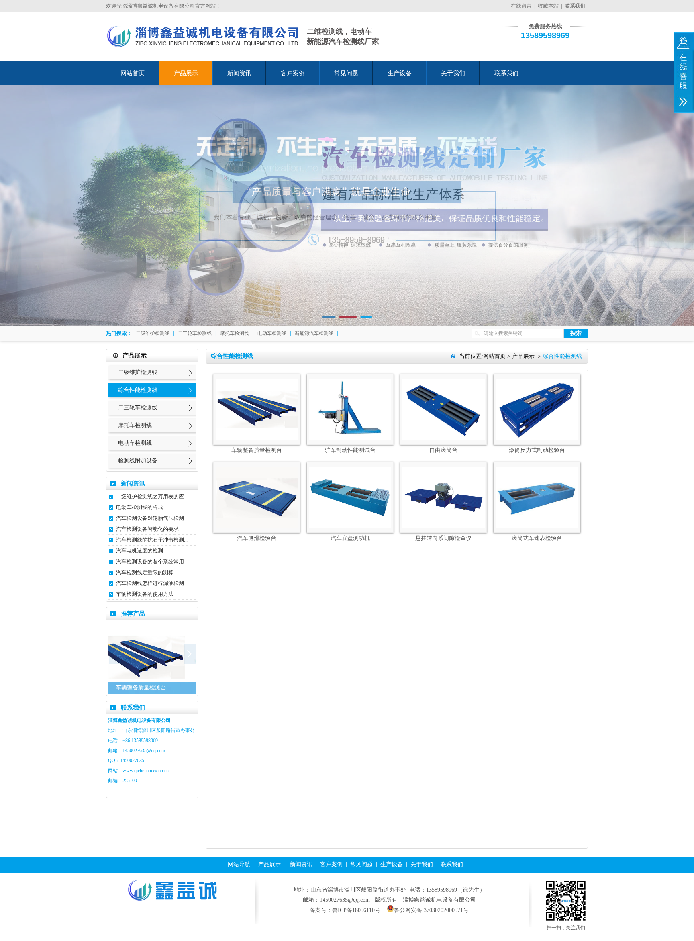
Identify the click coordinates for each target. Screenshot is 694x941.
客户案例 (293, 73)
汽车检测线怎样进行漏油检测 (150, 583)
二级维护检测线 (152, 333)
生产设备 (400, 73)
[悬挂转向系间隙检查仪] (443, 527)
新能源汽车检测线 (314, 333)
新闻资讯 (239, 73)
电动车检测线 (271, 333)
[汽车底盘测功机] (350, 527)
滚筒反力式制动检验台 (537, 450)
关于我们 (453, 73)
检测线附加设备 (137, 461)
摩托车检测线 (234, 333)
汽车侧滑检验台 (256, 538)
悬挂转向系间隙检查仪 (443, 538)
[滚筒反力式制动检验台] (537, 439)
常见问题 (346, 73)
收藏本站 (548, 6)
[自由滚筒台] (443, 439)
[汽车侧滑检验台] (257, 527)
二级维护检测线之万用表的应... (152, 496)
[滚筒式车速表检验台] (537, 527)
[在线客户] (684, 72)
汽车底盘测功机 (350, 538)
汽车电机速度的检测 (139, 551)
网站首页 (132, 73)
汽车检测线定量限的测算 (145, 572)
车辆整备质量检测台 (256, 450)
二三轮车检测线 (195, 333)
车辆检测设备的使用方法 (145, 594)
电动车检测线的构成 (139, 507)
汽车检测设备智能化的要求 (147, 529)
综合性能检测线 (137, 390)
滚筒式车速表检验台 (537, 538)
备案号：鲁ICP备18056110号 (345, 910)
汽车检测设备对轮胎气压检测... (152, 518)
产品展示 (186, 73)
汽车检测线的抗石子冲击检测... (152, 540)
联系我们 (506, 73)
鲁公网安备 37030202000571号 (431, 910)
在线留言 (521, 6)
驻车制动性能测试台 (350, 450)
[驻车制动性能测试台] (350, 439)
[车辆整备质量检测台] (257, 439)
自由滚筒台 (443, 450)
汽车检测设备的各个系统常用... (152, 561)
